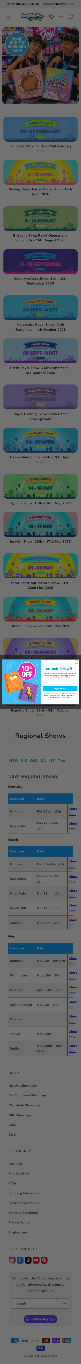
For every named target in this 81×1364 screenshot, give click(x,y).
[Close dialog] (76, 662)
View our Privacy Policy (62, 697)
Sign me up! (60, 688)
